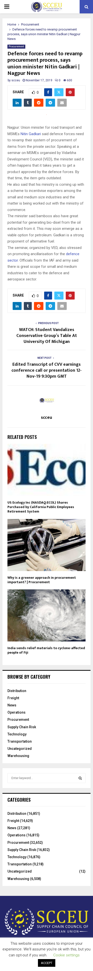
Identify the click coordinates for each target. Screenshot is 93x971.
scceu (15, 80)
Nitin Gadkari (31, 134)
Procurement (16, 46)
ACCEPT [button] (46, 963)
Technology (17, 734)
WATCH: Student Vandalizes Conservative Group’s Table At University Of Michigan (46, 335)
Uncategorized (19, 749)
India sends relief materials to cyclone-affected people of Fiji (46, 650)
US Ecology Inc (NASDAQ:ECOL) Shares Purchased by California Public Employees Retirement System (40, 507)
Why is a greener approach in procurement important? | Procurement (41, 580)
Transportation (19, 741)
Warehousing (18, 756)
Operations (16, 712)
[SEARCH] (80, 778)
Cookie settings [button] (66, 955)
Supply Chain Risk (21, 727)
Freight (13, 698)
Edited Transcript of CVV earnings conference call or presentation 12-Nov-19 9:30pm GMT (46, 370)
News (11, 705)
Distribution (16, 691)
